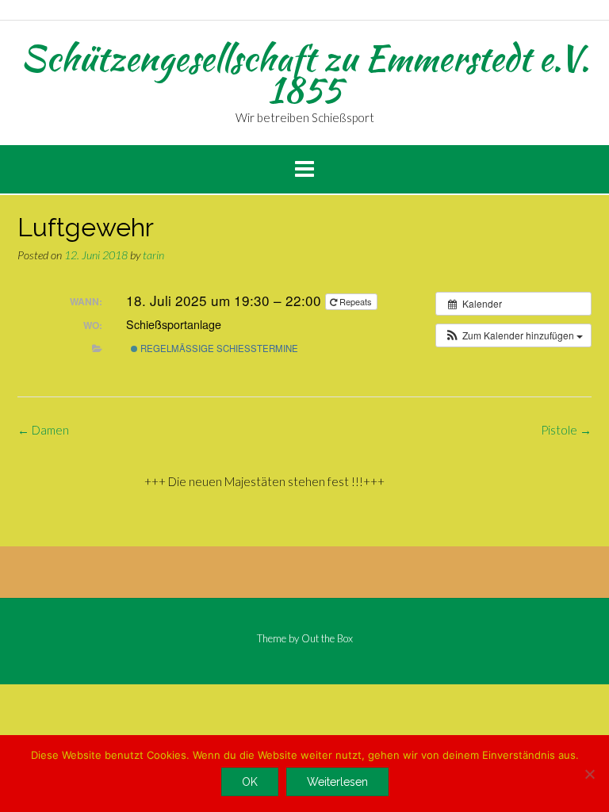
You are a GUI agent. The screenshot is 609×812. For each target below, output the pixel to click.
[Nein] (589, 774)
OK (250, 782)
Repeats (355, 301)
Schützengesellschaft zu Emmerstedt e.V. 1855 (305, 73)
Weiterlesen (337, 782)
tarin (153, 255)
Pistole (566, 430)
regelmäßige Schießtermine (218, 348)
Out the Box (327, 638)
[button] (513, 335)
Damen (43, 430)
